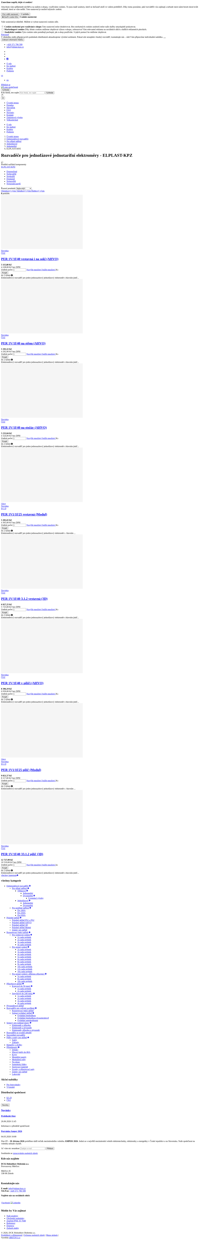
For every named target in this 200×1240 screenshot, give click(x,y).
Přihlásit (50, 1148)
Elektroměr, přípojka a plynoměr (26, 1030)
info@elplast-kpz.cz (17, 1188)
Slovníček (11, 108)
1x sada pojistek (24, 937)
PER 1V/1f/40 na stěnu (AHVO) (23, 343)
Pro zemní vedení (19, 947)
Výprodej (11, 1087)
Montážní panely (19, 1057)
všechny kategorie (9, 875)
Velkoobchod (12, 120)
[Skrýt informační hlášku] (165, 37)
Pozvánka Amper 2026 (11, 1131)
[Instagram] (7, 59)
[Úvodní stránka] (9, 87)
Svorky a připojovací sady (23, 1069)
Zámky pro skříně (19, 930)
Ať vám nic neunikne (10, 1148)
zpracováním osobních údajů (25, 1153)
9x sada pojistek (24, 964)
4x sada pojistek (24, 944)
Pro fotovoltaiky (13, 1085)
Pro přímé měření (19, 888)
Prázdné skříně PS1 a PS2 (23, 920)
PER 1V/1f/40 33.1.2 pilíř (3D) (22, 854)
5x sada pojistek (24, 957)
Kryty (14, 1054)
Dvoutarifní (28, 896)
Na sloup (16, 1062)
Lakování (16, 1074)
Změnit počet (6, 270)
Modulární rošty (19, 1059)
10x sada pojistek (24, 966)
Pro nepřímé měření (20, 908)
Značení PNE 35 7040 (16, 1221)
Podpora (10, 71)
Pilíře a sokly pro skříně (17, 1037)
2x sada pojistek (24, 940)
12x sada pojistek (24, 969)
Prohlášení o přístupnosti (11, 1235)
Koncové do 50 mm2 (21, 986)
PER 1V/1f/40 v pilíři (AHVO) (22, 683)
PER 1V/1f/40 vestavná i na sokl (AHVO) (29, 259)
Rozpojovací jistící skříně (18, 932)
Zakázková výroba (15, 117)
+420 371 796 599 (18, 1191)
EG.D (9, 1098)
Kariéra (10, 68)
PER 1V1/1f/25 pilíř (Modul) (21, 770)
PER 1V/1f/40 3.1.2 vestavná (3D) (24, 598)
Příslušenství (12, 1047)
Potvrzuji (5, 34)
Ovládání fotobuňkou (26, 1015)
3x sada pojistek (24, 942)
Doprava (10, 1226)
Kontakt (10, 115)
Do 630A (21, 915)
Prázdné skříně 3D (20, 925)
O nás (9, 63)
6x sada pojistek (24, 959)
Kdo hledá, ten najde (10, 92)
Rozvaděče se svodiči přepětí (19, 1032)
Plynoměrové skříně (15, 1006)
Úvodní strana (13, 103)
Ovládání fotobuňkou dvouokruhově (33, 1018)
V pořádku (25, 14)
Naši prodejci (12, 1216)
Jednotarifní (28, 893)
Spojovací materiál (20, 1067)
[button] (2, 75)
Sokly (14, 1040)
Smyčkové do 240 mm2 (22, 993)
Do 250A (21, 913)
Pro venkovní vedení (21, 935)
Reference (11, 1223)
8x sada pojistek (24, 962)
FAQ (9, 110)
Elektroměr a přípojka (21, 1025)
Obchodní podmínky (15, 1218)
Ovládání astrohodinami (27, 1020)
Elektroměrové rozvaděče (18, 886)
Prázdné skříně (13, 918)
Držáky (15, 1050)
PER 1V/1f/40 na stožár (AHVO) (24, 427)
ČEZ (9, 1100)
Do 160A (21, 910)
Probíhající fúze (8, 1116)
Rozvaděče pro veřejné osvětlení (21, 1008)
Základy (15, 1042)
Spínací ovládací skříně (22, 1013)
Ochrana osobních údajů (34, 1235)
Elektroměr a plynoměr (22, 1028)
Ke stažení (11, 66)
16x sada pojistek (24, 971)
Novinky (10, 112)
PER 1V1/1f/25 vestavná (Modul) (24, 514)
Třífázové (21, 891)
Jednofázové (23, 900)
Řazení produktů (8, 188)
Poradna (10, 105)
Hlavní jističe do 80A (21, 1052)
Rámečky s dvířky (14, 1045)
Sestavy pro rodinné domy (18, 1023)
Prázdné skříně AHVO (22, 922)
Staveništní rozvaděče (16, 1035)
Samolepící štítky (19, 1064)
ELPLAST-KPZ (8, 167)
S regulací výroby (36, 898)
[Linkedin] (15, 1203)
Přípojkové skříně (14, 984)
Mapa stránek (52, 1235)
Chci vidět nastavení (10, 14)
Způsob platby (13, 1228)
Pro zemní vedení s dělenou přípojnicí (28, 974)
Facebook (5, 1203)
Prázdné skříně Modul (21, 927)
